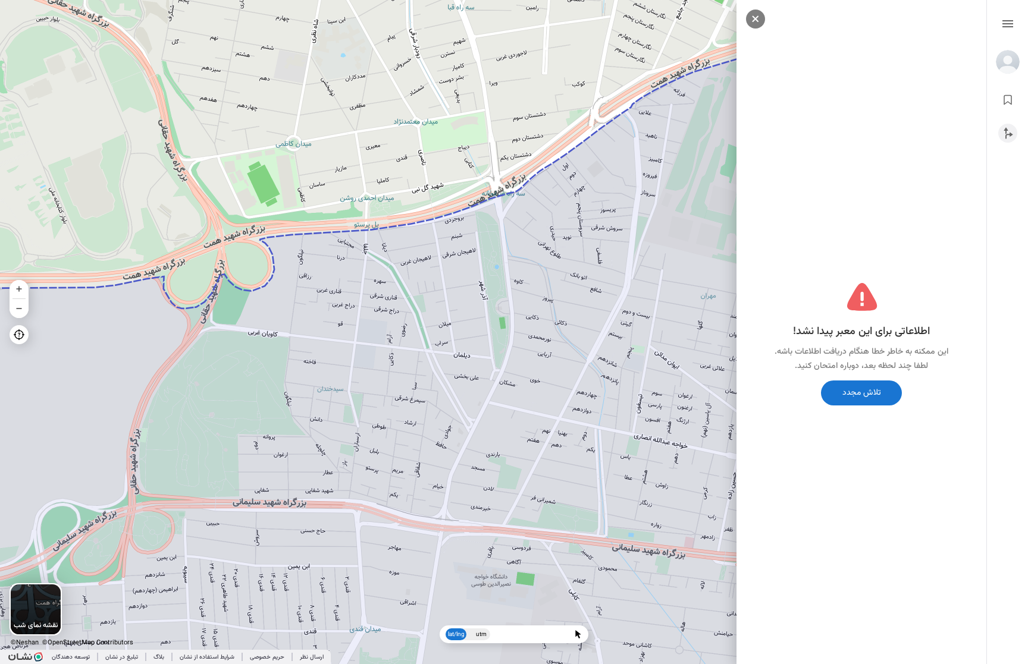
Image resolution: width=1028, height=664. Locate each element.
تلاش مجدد (861, 392)
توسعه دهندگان (71, 657)
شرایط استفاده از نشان (207, 657)
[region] (514, 332)
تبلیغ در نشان (121, 657)
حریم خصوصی (267, 657)
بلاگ (158, 657)
